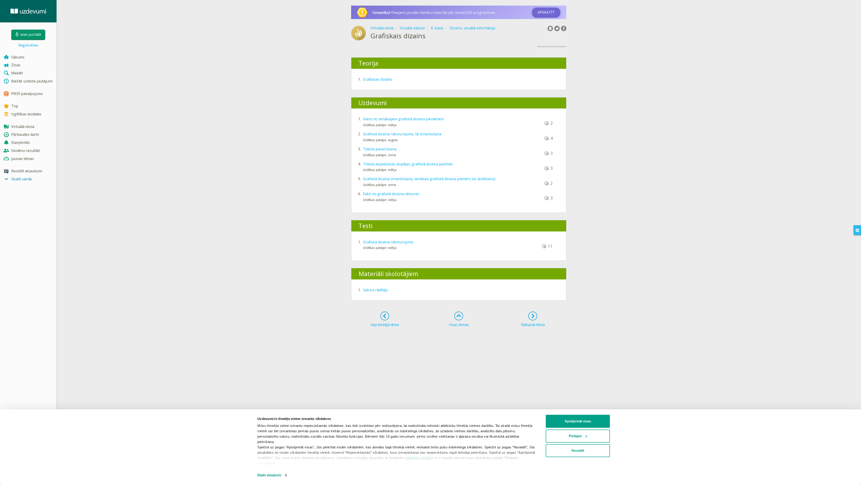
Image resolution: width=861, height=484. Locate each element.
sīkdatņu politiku (419, 458)
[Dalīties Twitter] (557, 28)
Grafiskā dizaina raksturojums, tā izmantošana (402, 134)
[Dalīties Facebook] (563, 28)
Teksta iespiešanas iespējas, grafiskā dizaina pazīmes (408, 164)
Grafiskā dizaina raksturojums (388, 242)
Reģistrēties (28, 45)
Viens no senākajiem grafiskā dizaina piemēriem (403, 119)
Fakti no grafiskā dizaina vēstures (391, 193)
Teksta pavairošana (379, 149)
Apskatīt (546, 12)
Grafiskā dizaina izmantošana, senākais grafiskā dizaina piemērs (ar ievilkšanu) (429, 178)
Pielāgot (575, 436)
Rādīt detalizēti (269, 475)
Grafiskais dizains (377, 79)
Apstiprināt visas (578, 421)
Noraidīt (578, 450)
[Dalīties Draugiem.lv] (550, 28)
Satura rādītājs (375, 289)
